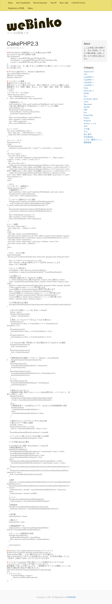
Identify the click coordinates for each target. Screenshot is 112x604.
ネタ (86, 131)
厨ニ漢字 (87, 134)
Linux (86, 101)
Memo (30, 8)
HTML (86, 93)
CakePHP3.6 (89, 77)
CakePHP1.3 (89, 82)
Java (85, 96)
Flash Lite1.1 (89, 90)
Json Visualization (23, 2)
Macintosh (88, 104)
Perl (85, 112)
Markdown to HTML (16, 8)
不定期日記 (88, 137)
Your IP (53, 2)
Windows (87, 120)
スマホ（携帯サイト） (93, 139)
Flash (86, 88)
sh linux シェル (90, 123)
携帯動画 (87, 142)
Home (10, 2)
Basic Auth (64, 2)
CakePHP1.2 (89, 85)
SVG (85, 126)
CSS (85, 74)
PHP (85, 109)
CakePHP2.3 (89, 79)
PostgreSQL (88, 115)
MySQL (87, 107)
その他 (86, 128)
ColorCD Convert (78, 2)
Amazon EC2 (89, 71)
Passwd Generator (40, 2)
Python (86, 118)
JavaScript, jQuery (91, 98)
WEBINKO (71, 597)
